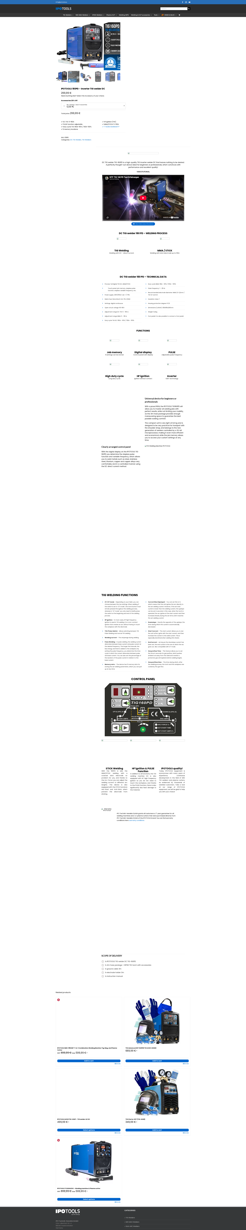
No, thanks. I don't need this (77, 105)
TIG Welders (86, 140)
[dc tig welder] (80, 46)
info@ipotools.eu (61, 2)
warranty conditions (136, 914)
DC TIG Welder (75, 140)
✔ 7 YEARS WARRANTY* (111, 127)
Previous (57, 46)
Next (119, 46)
